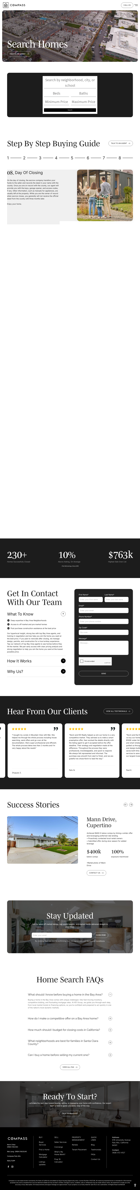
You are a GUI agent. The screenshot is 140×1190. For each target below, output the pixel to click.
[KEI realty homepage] (14, 5)
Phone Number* (85, 616)
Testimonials (96, 1149)
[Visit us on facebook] (8, 1166)
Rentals (75, 1145)
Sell (51, 5)
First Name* (83, 595)
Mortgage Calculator (43, 1155)
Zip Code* (83, 627)
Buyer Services (42, 1143)
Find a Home (44, 1149)
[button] (43, 5)
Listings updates (42, 1163)
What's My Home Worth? (59, 1153)
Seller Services (60, 1142)
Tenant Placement (79, 1149)
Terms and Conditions (96, 941)
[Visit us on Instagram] (12, 1166)
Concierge (58, 1147)
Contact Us (95, 1159)
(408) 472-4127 (118, 1153)
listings (62, 5)
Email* (81, 606)
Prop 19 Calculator (58, 1160)
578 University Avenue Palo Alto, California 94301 (121, 1142)
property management (79, 5)
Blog (93, 1145)
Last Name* (109, 595)
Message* (83, 638)
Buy (41, 5)
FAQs (93, 1154)
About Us (100, 5)
